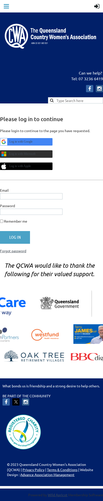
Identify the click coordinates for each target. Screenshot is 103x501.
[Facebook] (89, 88)
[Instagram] (99, 88)
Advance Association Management (47, 474)
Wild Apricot (58, 495)
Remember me (15, 221)
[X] (16, 402)
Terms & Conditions (62, 469)
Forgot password (13, 251)
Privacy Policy (33, 469)
